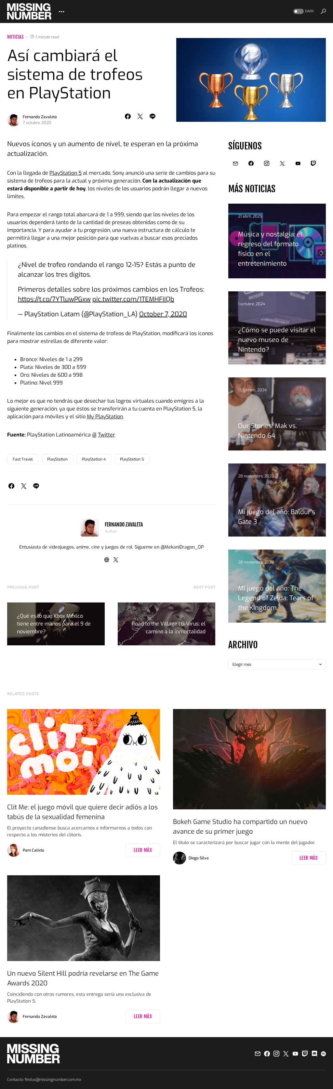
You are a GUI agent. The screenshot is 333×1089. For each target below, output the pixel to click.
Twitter (106, 434)
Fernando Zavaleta (40, 117)
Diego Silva (199, 858)
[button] (303, 11)
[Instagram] (267, 163)
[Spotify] (323, 1054)
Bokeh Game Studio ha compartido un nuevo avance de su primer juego (240, 826)
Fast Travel (23, 459)
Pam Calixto (33, 850)
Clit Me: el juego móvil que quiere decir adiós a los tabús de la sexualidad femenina (82, 812)
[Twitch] (313, 163)
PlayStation (57, 459)
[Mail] (235, 163)
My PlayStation (105, 416)
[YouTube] (298, 163)
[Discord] (314, 1054)
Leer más (143, 850)
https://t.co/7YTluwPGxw (54, 299)
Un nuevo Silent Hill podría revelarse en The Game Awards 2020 (83, 978)
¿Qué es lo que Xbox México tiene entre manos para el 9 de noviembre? (54, 624)
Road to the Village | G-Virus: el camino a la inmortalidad (169, 627)
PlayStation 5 (65, 173)
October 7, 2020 (163, 314)
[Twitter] (282, 163)
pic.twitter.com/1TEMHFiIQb (133, 299)
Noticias (15, 37)
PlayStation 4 (94, 459)
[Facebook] (251, 163)
